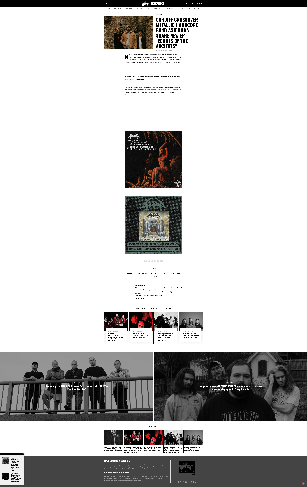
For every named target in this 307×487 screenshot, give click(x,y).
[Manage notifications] (303, 483)
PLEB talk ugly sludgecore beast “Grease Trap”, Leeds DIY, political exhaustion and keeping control (16, 477)
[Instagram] (190, 3)
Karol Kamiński (140, 285)
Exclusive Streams (154, 9)
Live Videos (180, 9)
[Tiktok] (195, 3)
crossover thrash (147, 273)
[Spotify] (197, 3)
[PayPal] (199, 3)
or (116, 472)
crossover (137, 273)
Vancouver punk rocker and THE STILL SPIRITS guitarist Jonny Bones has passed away (113, 448)
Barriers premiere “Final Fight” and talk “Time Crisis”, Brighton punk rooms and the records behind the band (165, 337)
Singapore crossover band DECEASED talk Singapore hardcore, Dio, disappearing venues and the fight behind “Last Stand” (16, 464)
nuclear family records (174, 273)
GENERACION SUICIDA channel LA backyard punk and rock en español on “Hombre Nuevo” (141, 336)
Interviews (141, 9)
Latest (109, 9)
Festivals (196, 9)
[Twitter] (188, 3)
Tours (188, 9)
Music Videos (168, 9)
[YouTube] (193, 3)
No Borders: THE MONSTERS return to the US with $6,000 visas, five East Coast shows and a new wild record (115, 337)
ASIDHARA (129, 273)
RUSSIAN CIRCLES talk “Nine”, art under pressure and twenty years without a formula (191, 336)
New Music (118, 9)
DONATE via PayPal (109, 472)
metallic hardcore (160, 273)
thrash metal (153, 276)
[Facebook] (186, 3)
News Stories (129, 9)
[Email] (202, 3)
